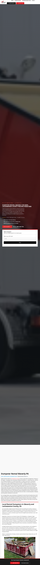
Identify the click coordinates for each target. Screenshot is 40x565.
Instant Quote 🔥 (12, 3)
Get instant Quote (25, 562)
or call (18, 226)
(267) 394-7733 (20, 3)
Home (2, 476)
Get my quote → (7, 226)
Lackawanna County (15, 478)
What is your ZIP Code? (8, 236)
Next (20, 242)
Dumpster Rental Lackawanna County (10, 476)
